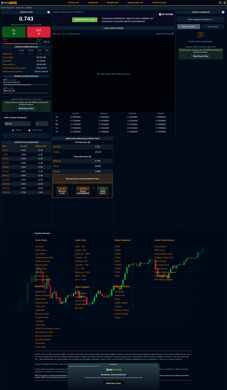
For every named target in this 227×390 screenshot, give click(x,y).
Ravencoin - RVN (82, 272)
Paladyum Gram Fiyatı (164, 257)
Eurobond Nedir (41, 317)
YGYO (117, 272)
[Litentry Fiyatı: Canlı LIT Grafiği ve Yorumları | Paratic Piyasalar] (9, 2)
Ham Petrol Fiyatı (162, 265)
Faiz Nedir (39, 321)
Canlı (54, 34)
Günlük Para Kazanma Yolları (47, 328)
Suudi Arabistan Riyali (44, 257)
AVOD (117, 246)
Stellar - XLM (80, 276)
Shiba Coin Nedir (42, 295)
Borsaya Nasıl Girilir (43, 336)
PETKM (118, 265)
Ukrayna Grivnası (42, 261)
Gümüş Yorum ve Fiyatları (165, 272)
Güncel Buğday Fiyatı (163, 254)
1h (67, 34)
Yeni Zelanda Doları (43, 280)
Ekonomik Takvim (122, 310)
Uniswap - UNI (81, 257)
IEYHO (117, 254)
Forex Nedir (40, 306)
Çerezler (118, 306)
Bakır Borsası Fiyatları (164, 280)
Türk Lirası (37, 130)
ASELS (118, 261)
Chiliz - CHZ (80, 246)
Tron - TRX (79, 268)
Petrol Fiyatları (161, 261)
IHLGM (118, 257)
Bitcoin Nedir (40, 292)
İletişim (118, 317)
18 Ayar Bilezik (81, 304)
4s (61, 34)
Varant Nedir (40, 347)
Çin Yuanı (39, 246)
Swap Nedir (40, 310)
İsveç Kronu (40, 254)
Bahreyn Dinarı (41, 265)
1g (64, 34)
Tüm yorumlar (212, 27)
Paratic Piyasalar (7, 8)
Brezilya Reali (41, 268)
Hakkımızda (120, 295)
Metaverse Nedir (42, 314)
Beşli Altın (79, 308)
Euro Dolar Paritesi (162, 276)
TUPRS (118, 268)
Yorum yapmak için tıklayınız (199, 19)
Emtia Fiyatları (161, 246)
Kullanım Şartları (122, 314)
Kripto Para (20, 8)
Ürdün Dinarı (40, 272)
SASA (117, 276)
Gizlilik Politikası (121, 303)
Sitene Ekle (119, 292)
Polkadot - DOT (81, 261)
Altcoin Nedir (40, 299)
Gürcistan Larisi (41, 276)
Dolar (18, 130)
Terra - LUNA (80, 280)
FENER (118, 250)
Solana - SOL (80, 250)
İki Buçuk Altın (81, 293)
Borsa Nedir (40, 343)
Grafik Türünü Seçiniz (163, 34)
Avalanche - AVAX (82, 254)
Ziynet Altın (79, 297)
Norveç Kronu (41, 250)
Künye (117, 299)
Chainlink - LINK (82, 265)
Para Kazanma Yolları (44, 332)
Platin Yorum (160, 250)
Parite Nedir (40, 325)
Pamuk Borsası (161, 268)
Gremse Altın (80, 301)
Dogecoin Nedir (41, 303)
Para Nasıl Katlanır (43, 339)
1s (58, 34)
